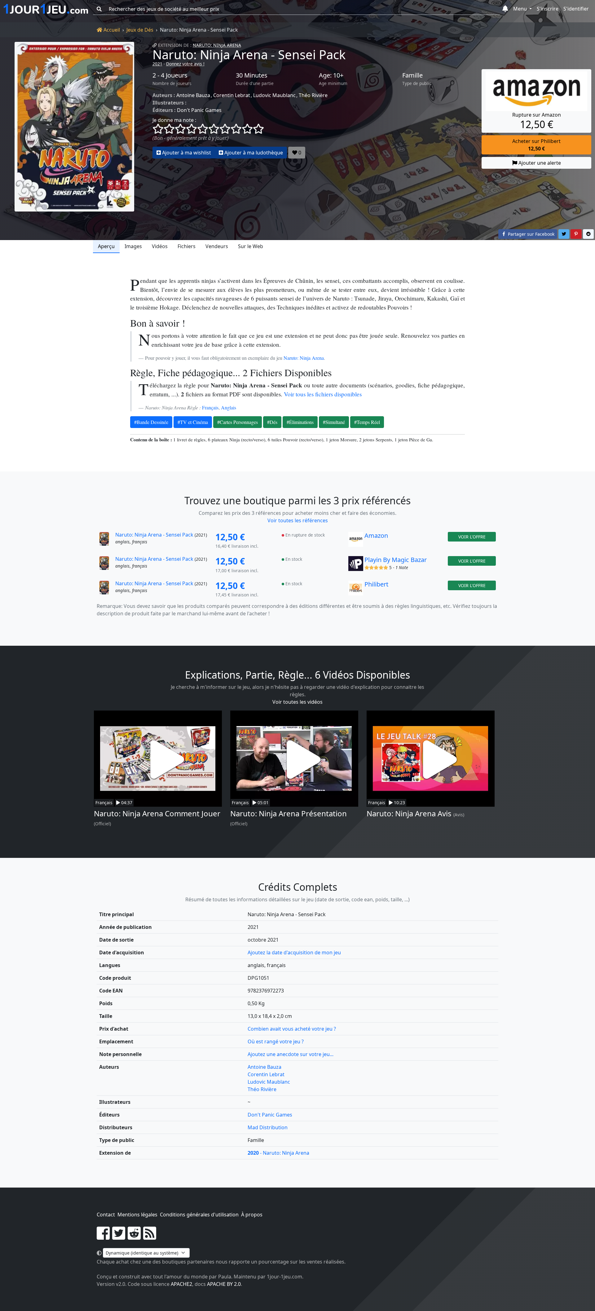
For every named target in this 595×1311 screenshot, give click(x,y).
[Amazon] (355, 541)
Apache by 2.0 (224, 1284)
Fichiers (187, 246)
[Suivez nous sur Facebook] (103, 1236)
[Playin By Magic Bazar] (355, 565)
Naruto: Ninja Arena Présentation (288, 813)
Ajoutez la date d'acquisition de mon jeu (294, 952)
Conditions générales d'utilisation (199, 1214)
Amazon (376, 535)
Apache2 (181, 1284)
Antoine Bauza (193, 95)
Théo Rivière (313, 95)
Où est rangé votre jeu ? (276, 1041)
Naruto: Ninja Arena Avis (409, 813)
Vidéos (160, 246)
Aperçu (106, 246)
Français (210, 407)
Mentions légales (137, 1214)
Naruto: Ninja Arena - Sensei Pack (249, 54)
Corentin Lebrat (231, 95)
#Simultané (334, 422)
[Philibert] (355, 590)
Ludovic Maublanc (274, 95)
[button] (505, 9)
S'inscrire (547, 8)
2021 (157, 64)
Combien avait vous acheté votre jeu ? (292, 1028)
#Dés (272, 422)
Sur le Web (250, 246)
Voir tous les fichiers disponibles (323, 394)
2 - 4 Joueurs (169, 75)
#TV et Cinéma (193, 422)
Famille (412, 75)
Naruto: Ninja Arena (217, 45)
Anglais (228, 407)
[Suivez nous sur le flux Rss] (149, 1236)
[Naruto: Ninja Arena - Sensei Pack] (74, 127)
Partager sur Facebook (530, 234)
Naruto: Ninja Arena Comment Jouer (157, 813)
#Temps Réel (367, 422)
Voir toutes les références (297, 520)
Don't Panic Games (199, 110)
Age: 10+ (331, 75)
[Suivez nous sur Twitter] (118, 1236)
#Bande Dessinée (151, 422)
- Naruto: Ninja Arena (278, 1152)
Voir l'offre (472, 537)
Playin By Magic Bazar (395, 559)
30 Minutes (251, 75)
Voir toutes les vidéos (297, 701)
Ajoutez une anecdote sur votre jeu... (290, 1054)
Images (133, 246)
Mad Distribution (268, 1127)
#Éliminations (300, 422)
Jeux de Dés (139, 29)
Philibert (376, 584)
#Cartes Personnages (237, 422)
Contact (106, 1214)
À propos (251, 1214)
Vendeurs (216, 246)
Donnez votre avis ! (185, 64)
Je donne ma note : (174, 120)
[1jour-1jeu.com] (46, 9)
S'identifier (576, 8)
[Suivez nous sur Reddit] (134, 1236)
